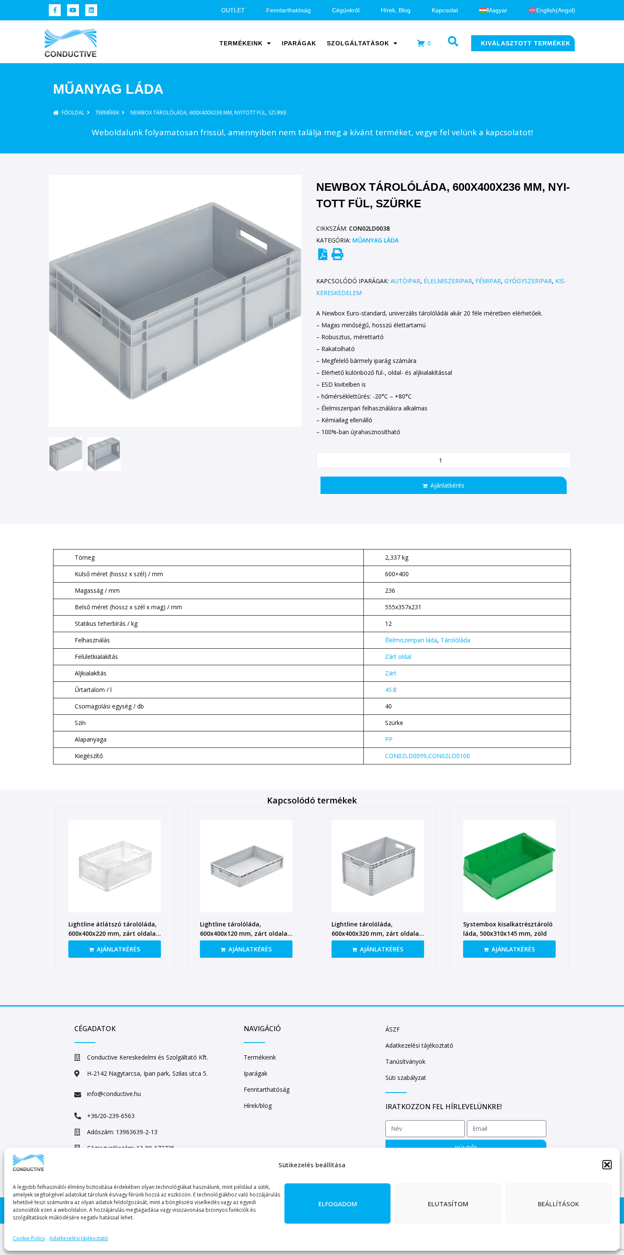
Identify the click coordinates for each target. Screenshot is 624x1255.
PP (389, 739)
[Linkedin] (91, 10)
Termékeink (241, 43)
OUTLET (233, 10)
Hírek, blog (395, 10)
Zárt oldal (398, 657)
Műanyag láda (108, 89)
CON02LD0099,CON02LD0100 (427, 756)
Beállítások (558, 1203)
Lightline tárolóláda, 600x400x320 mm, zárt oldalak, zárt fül (378, 933)
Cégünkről (346, 10)
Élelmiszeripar (448, 281)
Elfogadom (337, 1203)
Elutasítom (448, 1203)
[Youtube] (73, 10)
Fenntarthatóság (288, 10)
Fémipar (488, 281)
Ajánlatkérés (447, 485)
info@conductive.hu (114, 1094)
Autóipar (405, 281)
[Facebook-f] (55, 10)
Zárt (390, 673)
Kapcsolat (445, 10)
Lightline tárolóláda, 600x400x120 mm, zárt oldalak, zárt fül (246, 933)
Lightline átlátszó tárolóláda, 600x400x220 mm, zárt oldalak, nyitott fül (114, 933)
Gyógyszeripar (528, 281)
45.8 (390, 690)
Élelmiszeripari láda (411, 640)
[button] (607, 1164)
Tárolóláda (455, 640)
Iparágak (299, 43)
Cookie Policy (29, 1238)
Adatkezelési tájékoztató (78, 1238)
